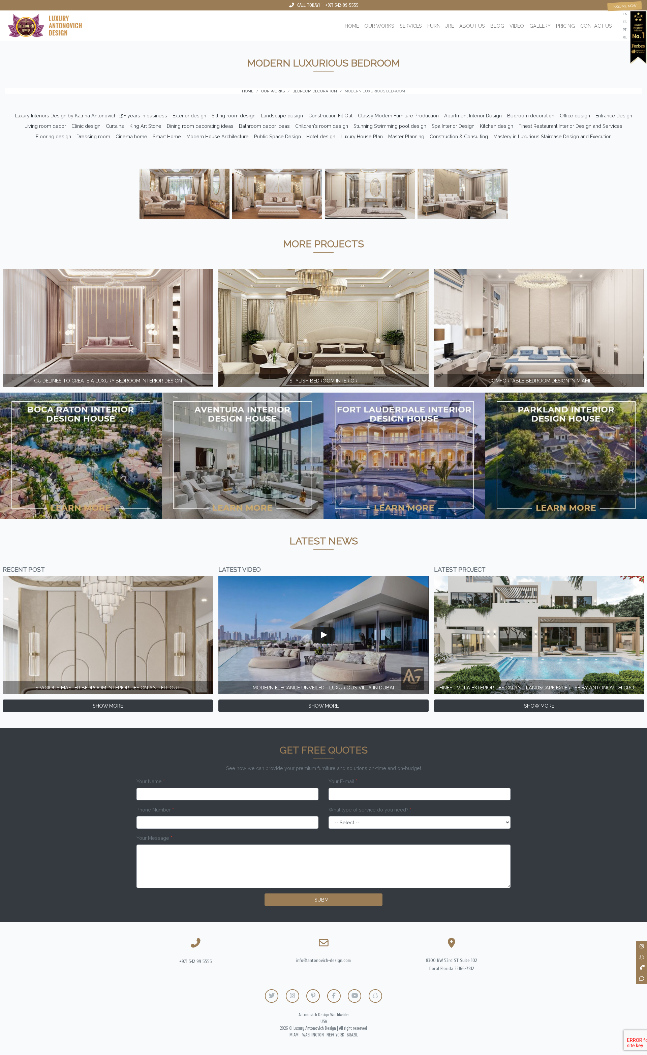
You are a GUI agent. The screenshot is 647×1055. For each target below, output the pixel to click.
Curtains (115, 126)
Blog (497, 26)
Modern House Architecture (217, 136)
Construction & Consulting (459, 136)
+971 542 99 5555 (195, 961)
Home (352, 26)
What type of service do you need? (370, 809)
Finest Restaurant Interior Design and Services (570, 126)
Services (411, 26)
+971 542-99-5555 (342, 5)
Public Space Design (277, 136)
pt (624, 29)
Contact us (596, 26)
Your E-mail (343, 781)
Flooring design (53, 136)
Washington (313, 1035)
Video (517, 26)
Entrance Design (613, 115)
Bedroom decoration (530, 115)
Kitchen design (496, 126)
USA (323, 1021)
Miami (294, 1035)
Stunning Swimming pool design (389, 126)
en (625, 14)
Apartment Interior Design (473, 115)
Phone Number (155, 809)
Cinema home (131, 136)
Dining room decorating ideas (200, 126)
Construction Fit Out (330, 115)
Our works (379, 26)
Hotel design (320, 136)
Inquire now (624, 6)
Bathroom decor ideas (264, 126)
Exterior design (189, 115)
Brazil (352, 1035)
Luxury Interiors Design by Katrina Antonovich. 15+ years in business (91, 115)
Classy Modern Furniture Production (398, 115)
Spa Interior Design (453, 126)
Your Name (150, 781)
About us (472, 26)
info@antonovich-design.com (323, 960)
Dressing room (93, 136)
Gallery (540, 26)
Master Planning (406, 136)
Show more (108, 706)
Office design (575, 115)
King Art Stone (145, 126)
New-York (335, 1035)
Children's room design (321, 126)
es (624, 22)
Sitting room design (233, 115)
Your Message (154, 838)
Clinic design (85, 126)
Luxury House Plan (362, 136)
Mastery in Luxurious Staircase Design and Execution (552, 136)
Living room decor (45, 126)
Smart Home (167, 136)
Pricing (565, 26)
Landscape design (282, 115)
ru (625, 37)
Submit (323, 900)
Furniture (440, 26)
